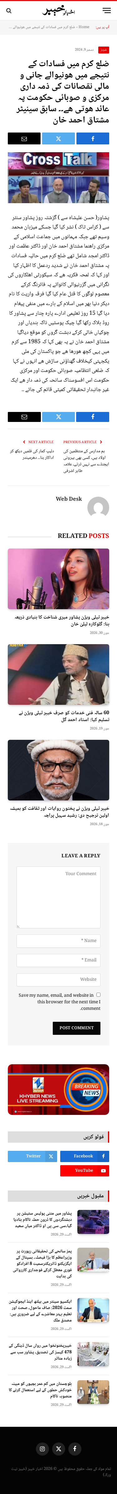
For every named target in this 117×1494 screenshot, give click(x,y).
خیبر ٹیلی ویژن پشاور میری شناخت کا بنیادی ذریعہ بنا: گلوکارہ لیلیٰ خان (61, 621)
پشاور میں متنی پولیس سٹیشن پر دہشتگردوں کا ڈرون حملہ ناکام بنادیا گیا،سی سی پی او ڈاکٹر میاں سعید (42, 1220)
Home (84, 27)
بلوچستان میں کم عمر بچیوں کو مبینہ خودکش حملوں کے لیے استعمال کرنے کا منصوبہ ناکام (40, 1390)
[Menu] (107, 10)
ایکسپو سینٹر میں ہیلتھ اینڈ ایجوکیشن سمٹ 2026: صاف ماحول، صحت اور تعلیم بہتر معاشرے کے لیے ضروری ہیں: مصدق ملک (40, 1311)
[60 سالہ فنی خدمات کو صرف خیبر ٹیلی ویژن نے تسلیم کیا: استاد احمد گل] (58, 674)
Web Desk (69, 500)
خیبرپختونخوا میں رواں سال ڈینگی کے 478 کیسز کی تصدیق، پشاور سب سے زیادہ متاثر (40, 1352)
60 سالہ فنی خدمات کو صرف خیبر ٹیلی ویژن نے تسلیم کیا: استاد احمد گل (64, 716)
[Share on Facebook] (92, 138)
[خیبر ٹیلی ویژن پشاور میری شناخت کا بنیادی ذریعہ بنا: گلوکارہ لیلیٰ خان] (58, 579)
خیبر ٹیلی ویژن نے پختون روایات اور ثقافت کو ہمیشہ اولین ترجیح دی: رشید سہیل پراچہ (59, 812)
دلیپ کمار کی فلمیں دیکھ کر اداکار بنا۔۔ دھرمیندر (32, 455)
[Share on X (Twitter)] (58, 138)
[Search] (9, 10)
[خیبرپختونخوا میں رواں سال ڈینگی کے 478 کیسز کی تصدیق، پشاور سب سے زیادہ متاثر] (93, 1354)
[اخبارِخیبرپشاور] (58, 11)
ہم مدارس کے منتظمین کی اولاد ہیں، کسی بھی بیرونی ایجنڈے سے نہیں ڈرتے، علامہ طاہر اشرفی (86, 461)
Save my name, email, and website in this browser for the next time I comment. (59, 1002)
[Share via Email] (24, 138)
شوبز (104, 50)
